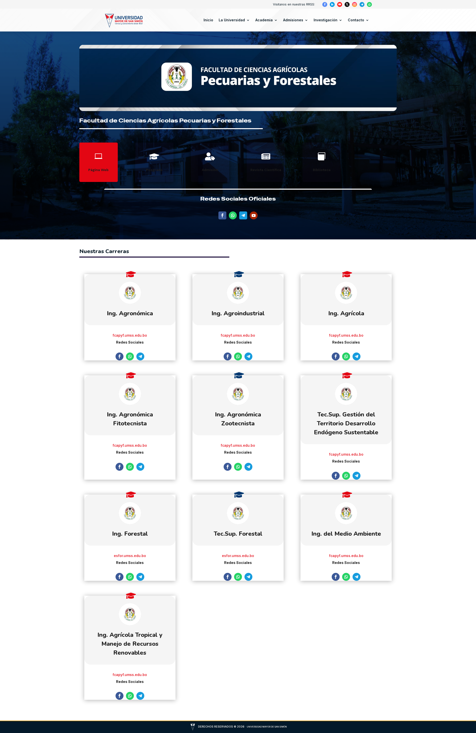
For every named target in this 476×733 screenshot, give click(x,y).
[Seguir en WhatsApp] (369, 4)
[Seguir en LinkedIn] (332, 4)
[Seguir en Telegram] (361, 4)
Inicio (208, 20)
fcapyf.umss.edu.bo (130, 335)
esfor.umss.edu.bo (130, 556)
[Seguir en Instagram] (354, 4)
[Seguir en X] (347, 4)
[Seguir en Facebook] (324, 4)
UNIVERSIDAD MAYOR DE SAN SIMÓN (267, 726)
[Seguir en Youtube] (339, 4)
